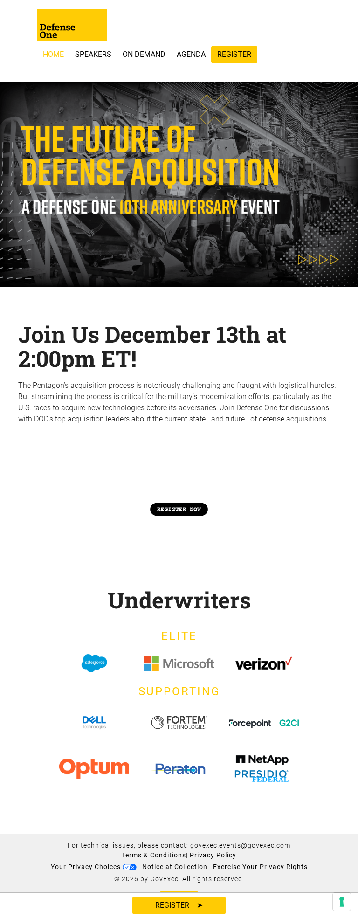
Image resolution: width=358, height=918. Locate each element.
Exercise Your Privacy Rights (260, 866)
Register (234, 54)
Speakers (93, 54)
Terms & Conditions (154, 855)
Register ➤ (179, 905)
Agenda (191, 54)
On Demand (144, 54)
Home (53, 54)
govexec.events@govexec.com (240, 845)
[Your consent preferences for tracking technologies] (342, 902)
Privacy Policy (213, 855)
